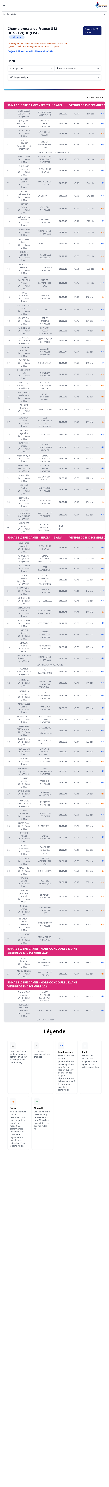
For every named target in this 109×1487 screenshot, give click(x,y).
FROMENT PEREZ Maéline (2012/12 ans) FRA (24, 924)
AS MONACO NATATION (45, 647)
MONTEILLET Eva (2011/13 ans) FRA (24, 113)
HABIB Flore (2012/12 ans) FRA (24, 826)
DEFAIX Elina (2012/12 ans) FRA (24, 568)
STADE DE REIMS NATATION (45, 468)
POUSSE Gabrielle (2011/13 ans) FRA (24, 256)
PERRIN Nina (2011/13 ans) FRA (24, 330)
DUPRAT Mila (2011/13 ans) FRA (24, 232)
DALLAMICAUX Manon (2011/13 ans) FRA (24, 309)
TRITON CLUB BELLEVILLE (44, 256)
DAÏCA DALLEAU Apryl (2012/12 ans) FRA (24, 579)
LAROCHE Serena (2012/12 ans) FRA (24, 634)
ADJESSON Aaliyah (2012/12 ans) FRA (24, 547)
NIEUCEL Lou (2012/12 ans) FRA (24, 751)
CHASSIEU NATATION (45, 374)
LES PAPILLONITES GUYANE (45, 962)
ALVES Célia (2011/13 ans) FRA (24, 478)
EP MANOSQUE (44, 409)
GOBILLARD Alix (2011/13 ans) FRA (24, 340)
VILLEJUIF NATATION (45, 297)
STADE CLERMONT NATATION (44, 458)
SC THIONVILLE (44, 309)
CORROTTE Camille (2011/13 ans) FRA (24, 351)
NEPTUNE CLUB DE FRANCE (45, 340)
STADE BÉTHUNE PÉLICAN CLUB (45, 558)
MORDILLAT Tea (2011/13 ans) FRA (24, 468)
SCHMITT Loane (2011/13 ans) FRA (24, 183)
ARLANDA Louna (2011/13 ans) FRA (24, 422)
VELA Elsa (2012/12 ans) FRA (24, 761)
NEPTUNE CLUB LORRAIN (45, 973)
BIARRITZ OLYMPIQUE (45, 793)
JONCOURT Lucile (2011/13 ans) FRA (24, 243)
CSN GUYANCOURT (45, 568)
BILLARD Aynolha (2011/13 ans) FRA (24, 434)
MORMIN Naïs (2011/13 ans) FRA (24, 974)
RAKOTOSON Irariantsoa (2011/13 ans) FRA (24, 396)
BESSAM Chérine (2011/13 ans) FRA (24, 409)
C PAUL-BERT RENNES (45, 170)
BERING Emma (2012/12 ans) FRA (24, 910)
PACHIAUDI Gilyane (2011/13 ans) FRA (24, 268)
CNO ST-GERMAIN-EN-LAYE (45, 144)
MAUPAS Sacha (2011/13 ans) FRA (24, 489)
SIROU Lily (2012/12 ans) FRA (24, 871)
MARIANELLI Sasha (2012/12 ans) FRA (24, 708)
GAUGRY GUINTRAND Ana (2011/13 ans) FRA (24, 514)
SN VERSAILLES (44, 434)
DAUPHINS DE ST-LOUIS (45, 183)
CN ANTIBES (43, 826)
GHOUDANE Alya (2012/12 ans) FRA (24, 558)
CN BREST (42, 243)
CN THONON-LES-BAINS (44, 815)
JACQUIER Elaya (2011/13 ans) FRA (24, 123)
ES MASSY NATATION (45, 803)
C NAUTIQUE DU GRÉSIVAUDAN (45, 730)
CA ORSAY (42, 195)
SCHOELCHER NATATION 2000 (45, 910)
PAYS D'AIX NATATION (45, 708)
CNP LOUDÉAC (44, 363)
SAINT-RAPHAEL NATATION (45, 321)
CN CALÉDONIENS (45, 671)
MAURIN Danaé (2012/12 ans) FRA (24, 882)
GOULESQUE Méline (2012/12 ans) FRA (24, 938)
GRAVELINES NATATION (45, 221)
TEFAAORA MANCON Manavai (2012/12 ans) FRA (24, 1010)
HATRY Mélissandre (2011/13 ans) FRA (24, 195)
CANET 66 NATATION (45, 208)
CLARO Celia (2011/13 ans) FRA (24, 133)
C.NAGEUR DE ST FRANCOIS (44, 232)
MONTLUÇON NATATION (44, 489)
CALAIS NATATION (45, 837)
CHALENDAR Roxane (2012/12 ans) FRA (24, 612)
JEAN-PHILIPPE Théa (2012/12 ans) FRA (24, 658)
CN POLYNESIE (44, 1010)
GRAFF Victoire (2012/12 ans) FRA (24, 591)
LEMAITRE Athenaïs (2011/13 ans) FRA (24, 502)
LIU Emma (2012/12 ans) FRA (24, 861)
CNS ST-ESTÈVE (44, 871)
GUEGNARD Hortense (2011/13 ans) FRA (24, 170)
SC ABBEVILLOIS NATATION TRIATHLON (45, 682)
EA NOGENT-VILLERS (45, 133)
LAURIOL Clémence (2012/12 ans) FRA (24, 849)
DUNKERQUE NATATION (45, 502)
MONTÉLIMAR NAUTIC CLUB (45, 113)
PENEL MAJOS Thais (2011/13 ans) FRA (23, 374)
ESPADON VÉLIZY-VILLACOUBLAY (45, 330)
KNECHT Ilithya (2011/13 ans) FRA (24, 208)
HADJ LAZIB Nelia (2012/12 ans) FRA (24, 803)
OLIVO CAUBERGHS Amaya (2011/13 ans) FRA (24, 283)
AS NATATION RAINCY (44, 478)
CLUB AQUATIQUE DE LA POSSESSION (45, 422)
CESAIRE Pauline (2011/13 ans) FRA (24, 962)
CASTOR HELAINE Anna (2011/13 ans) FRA (24, 144)
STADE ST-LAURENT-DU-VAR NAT (44, 385)
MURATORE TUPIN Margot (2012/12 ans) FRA (24, 730)
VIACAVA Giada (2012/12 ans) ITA (24, 647)
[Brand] (101, 4)
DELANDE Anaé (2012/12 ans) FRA (24, 671)
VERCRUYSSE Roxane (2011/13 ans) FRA (24, 221)
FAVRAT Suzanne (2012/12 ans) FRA (24, 814)
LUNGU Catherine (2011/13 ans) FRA (24, 297)
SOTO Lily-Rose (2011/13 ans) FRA (24, 385)
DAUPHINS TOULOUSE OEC (45, 761)
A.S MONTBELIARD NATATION (45, 695)
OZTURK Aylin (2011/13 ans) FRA (23, 458)
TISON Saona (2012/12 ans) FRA (24, 683)
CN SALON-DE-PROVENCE (45, 938)
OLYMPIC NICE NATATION (45, 269)
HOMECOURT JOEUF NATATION (45, 719)
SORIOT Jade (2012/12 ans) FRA (24, 601)
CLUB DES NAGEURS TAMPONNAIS (44, 527)
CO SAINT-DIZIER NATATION (45, 123)
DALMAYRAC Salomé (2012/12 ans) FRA (24, 996)
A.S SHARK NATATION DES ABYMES (45, 447)
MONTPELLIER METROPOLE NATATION (45, 159)
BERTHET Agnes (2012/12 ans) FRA (24, 837)
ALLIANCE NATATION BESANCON (44, 352)
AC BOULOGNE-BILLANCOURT (44, 612)
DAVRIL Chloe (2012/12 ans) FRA (24, 794)
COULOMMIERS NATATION (44, 924)
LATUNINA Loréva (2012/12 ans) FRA (24, 695)
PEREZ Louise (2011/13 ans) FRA (24, 159)
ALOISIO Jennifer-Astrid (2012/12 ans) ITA (24, 896)
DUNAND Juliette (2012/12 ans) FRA (24, 782)
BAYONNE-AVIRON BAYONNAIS (45, 751)
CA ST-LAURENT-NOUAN (45, 396)
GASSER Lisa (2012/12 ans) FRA (24, 742)
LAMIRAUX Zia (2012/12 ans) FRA (24, 719)
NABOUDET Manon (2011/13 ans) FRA (24, 527)
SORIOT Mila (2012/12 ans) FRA (24, 623)
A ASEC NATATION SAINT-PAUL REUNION (44, 996)
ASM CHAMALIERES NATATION (45, 771)
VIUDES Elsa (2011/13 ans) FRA (24, 321)
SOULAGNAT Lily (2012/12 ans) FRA (24, 771)
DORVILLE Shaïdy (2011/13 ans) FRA (24, 447)
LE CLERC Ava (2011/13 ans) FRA (24, 363)
